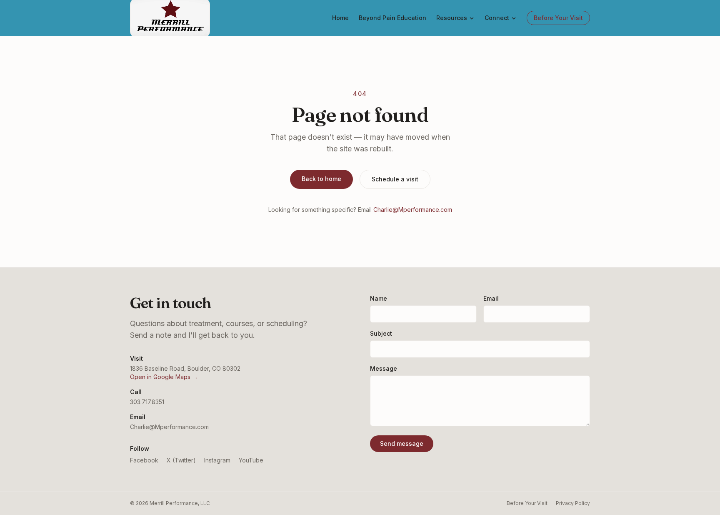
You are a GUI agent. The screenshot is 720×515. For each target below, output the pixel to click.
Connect (497, 17)
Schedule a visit (395, 179)
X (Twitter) (181, 460)
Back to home (321, 178)
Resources (451, 17)
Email (491, 298)
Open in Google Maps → (164, 376)
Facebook (144, 460)
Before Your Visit (558, 17)
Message (383, 368)
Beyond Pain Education (392, 17)
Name (378, 298)
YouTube (251, 460)
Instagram (217, 460)
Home (340, 17)
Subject (381, 333)
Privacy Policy (573, 503)
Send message (401, 443)
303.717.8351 (147, 401)
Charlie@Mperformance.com (412, 209)
